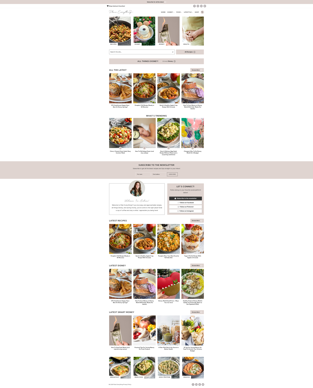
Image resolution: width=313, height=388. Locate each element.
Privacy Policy (127, 384)
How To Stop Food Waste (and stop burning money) (120, 348)
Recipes (113, 44)
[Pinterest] (201, 6)
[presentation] (120, 88)
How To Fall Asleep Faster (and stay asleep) (144, 152)
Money (162, 44)
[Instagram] (198, 6)
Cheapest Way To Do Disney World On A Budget (192, 152)
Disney (138, 44)
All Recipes (189, 52)
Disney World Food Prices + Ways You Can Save (168, 301)
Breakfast (114, 377)
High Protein (164, 377)
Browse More (196, 70)
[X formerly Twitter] (204, 6)
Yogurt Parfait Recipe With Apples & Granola (192, 256)
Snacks (186, 377)
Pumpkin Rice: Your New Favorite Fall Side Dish (168, 256)
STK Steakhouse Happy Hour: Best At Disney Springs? (120, 106)
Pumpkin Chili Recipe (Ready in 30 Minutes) (144, 106)
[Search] (172, 52)
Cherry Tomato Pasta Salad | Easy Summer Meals (120, 152)
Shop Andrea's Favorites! (117, 6)
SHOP (197, 12)
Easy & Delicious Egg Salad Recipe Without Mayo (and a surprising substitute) (168, 152)
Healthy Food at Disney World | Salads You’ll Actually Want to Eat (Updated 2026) (192, 302)
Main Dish (139, 377)
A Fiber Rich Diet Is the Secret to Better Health (168, 348)
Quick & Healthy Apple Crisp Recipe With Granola (168, 106)
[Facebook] (194, 6)
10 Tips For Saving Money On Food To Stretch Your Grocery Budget (192, 349)
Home (163, 12)
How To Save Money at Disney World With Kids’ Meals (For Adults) (192, 106)
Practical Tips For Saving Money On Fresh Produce (144, 348)
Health (186, 44)
